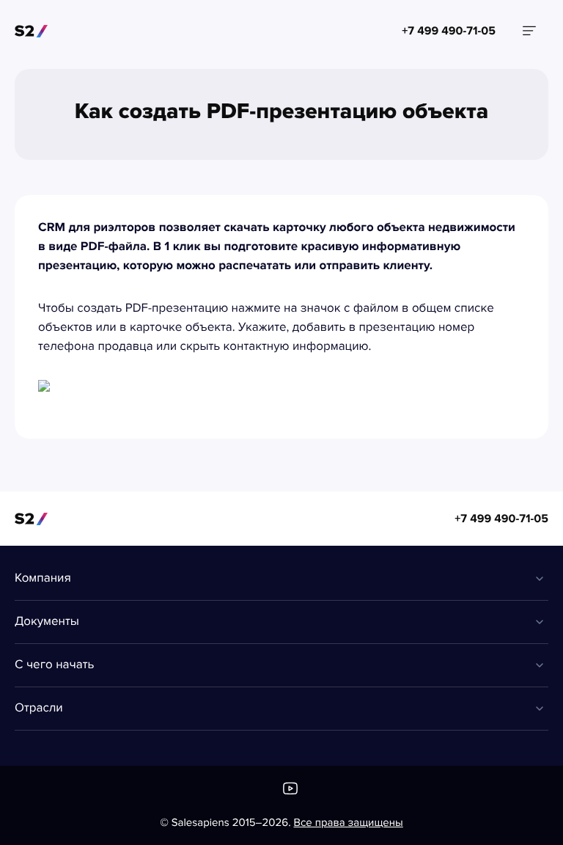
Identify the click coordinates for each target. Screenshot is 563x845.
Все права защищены (348, 823)
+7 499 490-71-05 (501, 518)
